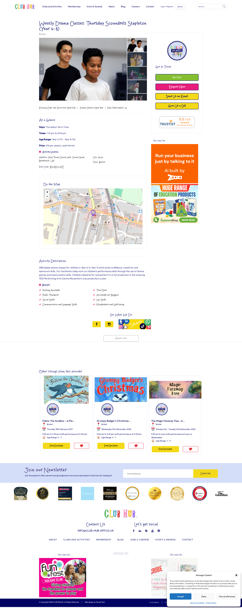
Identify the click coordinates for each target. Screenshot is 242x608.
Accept (180, 596)
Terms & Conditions (197, 603)
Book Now (177, 77)
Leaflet (131, 243)
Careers (136, 6)
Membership (74, 6)
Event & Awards (94, 6)
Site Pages (154, 602)
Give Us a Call (177, 106)
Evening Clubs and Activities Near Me (57, 108)
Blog (123, 6)
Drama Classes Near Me (91, 108)
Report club (121, 338)
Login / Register (166, 6)
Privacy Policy (211, 603)
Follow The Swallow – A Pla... (58, 420)
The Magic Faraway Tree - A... (168, 420)
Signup (180, 6)
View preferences (227, 596)
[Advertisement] (174, 244)
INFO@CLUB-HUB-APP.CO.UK (96, 530)
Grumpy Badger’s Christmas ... (114, 420)
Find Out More (56, 446)
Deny (203, 596)
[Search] (224, 6)
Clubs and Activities (52, 6)
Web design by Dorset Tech (95, 602)
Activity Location (50, 152)
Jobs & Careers (139, 539)
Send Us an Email (177, 96)
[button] (236, 575)
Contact (150, 6)
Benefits (46, 285)
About (112, 6)
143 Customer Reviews (185, 125)
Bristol (42, 34)
